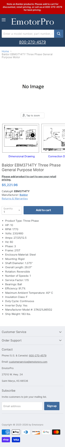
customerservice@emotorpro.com (28, 361)
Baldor (24, 195)
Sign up (52, 406)
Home (5, 51)
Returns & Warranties (15, 198)
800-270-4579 (32, 42)
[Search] (58, 34)
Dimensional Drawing (21, 156)
